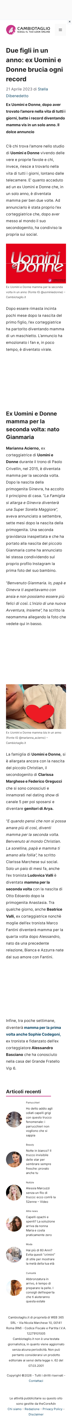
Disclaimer (36, 1414)
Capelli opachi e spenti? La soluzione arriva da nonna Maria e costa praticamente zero (40, 1226)
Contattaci (36, 1381)
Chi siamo (15, 1409)
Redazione (32, 1409)
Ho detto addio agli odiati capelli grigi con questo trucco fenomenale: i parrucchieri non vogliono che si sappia (39, 1122)
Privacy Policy (52, 1409)
